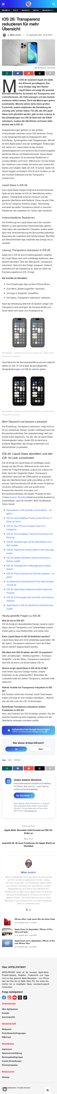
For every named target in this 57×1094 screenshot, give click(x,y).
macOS (36, 10)
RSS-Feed (6, 1037)
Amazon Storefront (18, 497)
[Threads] (20, 998)
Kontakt (5, 1013)
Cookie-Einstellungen (12, 1061)
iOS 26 (17, 760)
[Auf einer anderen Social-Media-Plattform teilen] (50, 73)
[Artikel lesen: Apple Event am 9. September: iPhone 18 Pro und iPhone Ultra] (7, 943)
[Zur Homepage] (28, 4)
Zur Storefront (22, 795)
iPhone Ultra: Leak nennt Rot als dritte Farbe (35, 919)
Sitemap (5, 1077)
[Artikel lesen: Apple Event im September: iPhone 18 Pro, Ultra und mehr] (7, 932)
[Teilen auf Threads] (39, 73)
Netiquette (6, 1029)
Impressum (7, 1049)
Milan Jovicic (15, 35)
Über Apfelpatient (10, 1009)
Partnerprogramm (30, 811)
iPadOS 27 (25, 10)
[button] (5, 1089)
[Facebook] (4, 998)
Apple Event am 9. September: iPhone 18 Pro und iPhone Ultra (35, 942)
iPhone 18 (6, 10)
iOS (9, 760)
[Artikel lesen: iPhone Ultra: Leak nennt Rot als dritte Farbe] (7, 921)
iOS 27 (15, 10)
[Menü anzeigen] (3, 4)
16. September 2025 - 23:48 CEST (39, 35)
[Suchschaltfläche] (53, 4)
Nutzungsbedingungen (12, 1057)
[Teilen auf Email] (29, 73)
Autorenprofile (8, 1017)
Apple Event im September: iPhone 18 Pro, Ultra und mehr (34, 930)
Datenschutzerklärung (12, 1053)
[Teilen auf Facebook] (18, 73)
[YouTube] (15, 998)
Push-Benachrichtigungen (14, 1033)
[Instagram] (9, 998)
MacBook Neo (48, 10)
